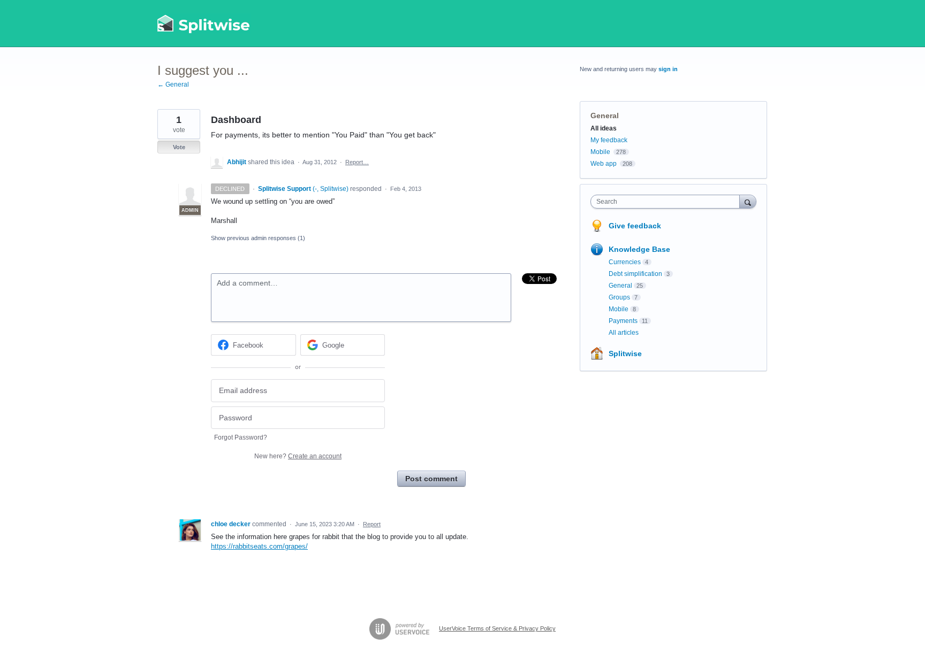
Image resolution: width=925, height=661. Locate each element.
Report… (357, 162)
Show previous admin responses (258, 238)
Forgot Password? (240, 437)
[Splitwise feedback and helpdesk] (204, 23)
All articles (624, 332)
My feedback (608, 140)
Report (372, 524)
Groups (619, 297)
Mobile (600, 152)
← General (173, 84)
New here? (298, 456)
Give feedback (635, 225)
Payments (623, 321)
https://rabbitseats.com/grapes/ (259, 546)
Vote (179, 147)
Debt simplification (635, 274)
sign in (668, 69)
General (604, 115)
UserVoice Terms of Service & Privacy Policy (497, 628)
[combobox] (668, 201)
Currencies (625, 262)
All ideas (603, 128)
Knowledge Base (639, 249)
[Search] (747, 201)
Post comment (431, 478)
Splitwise (625, 353)
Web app (603, 163)
